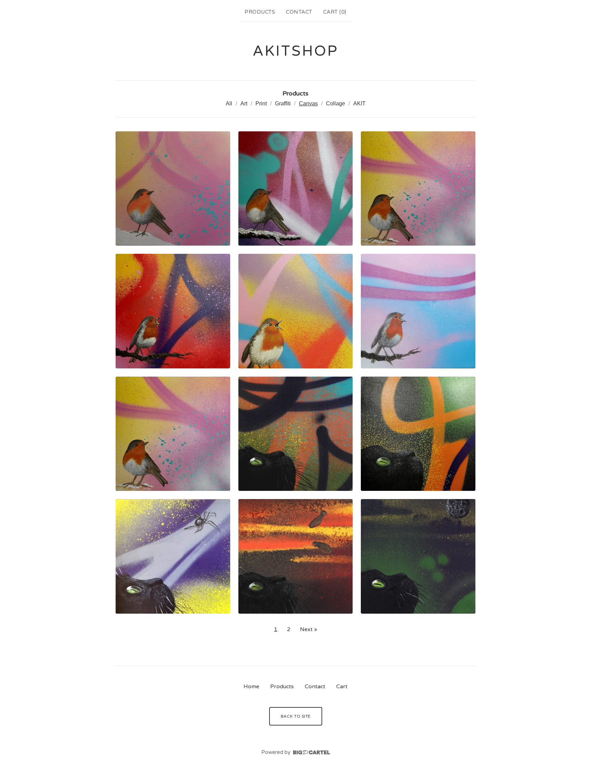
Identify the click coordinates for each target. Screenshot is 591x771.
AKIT (359, 103)
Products (260, 12)
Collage (335, 103)
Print (261, 103)
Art (243, 103)
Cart (341, 686)
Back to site (296, 716)
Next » (308, 629)
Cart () (334, 12)
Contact (299, 12)
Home (251, 686)
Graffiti (283, 103)
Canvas (308, 103)
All (229, 103)
